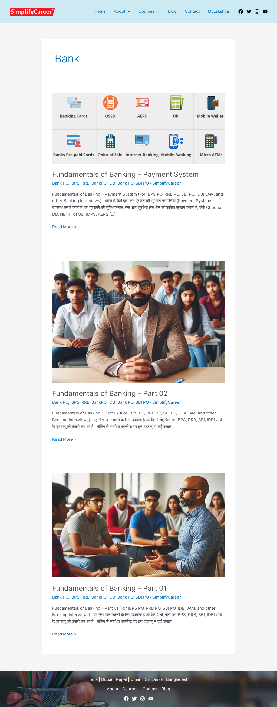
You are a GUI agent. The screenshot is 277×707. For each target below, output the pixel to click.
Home (100, 11)
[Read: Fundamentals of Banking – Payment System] (138, 127)
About (119, 11)
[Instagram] (257, 11)
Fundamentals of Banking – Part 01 (109, 588)
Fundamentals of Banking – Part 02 (110, 393)
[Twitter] (248, 11)
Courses (146, 11)
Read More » (64, 226)
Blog (172, 11)
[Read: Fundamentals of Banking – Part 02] (138, 321)
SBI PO (142, 183)
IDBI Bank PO (120, 183)
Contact (192, 11)
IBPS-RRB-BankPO (88, 183)
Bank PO (60, 183)
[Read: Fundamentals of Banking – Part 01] (138, 525)
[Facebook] (240, 11)
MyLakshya (218, 11)
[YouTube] (265, 11)
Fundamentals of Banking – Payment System (125, 174)
